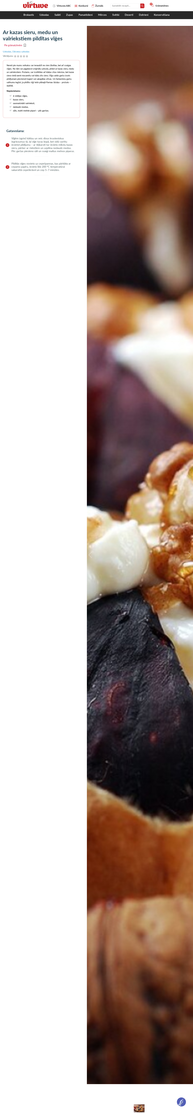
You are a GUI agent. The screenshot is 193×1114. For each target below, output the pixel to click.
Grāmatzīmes (160, 6)
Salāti (58, 15)
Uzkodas (44, 15)
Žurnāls (99, 6)
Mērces (102, 15)
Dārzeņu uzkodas (20, 52)
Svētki (115, 15)
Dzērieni (143, 15)
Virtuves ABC (64, 6)
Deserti (129, 15)
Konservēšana (162, 15)
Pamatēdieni (86, 15)
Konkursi (83, 6)
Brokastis (28, 15)
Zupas (69, 15)
